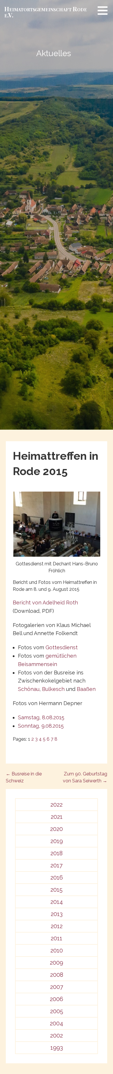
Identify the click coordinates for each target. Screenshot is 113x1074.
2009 (56, 962)
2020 (56, 828)
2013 (57, 914)
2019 (56, 841)
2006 (56, 999)
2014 (56, 901)
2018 (56, 853)
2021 (57, 816)
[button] (104, 10)
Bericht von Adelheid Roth (45, 602)
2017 (56, 865)
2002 (56, 1035)
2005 (56, 1011)
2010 (56, 950)
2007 (56, 986)
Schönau (28, 689)
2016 (56, 877)
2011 (56, 938)
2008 (56, 974)
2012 (57, 926)
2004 (56, 1023)
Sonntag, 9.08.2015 (41, 726)
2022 (56, 804)
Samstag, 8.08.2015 (41, 717)
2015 (56, 889)
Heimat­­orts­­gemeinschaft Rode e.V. (45, 12)
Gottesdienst (61, 647)
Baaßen (86, 689)
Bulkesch (53, 689)
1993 (56, 1047)
